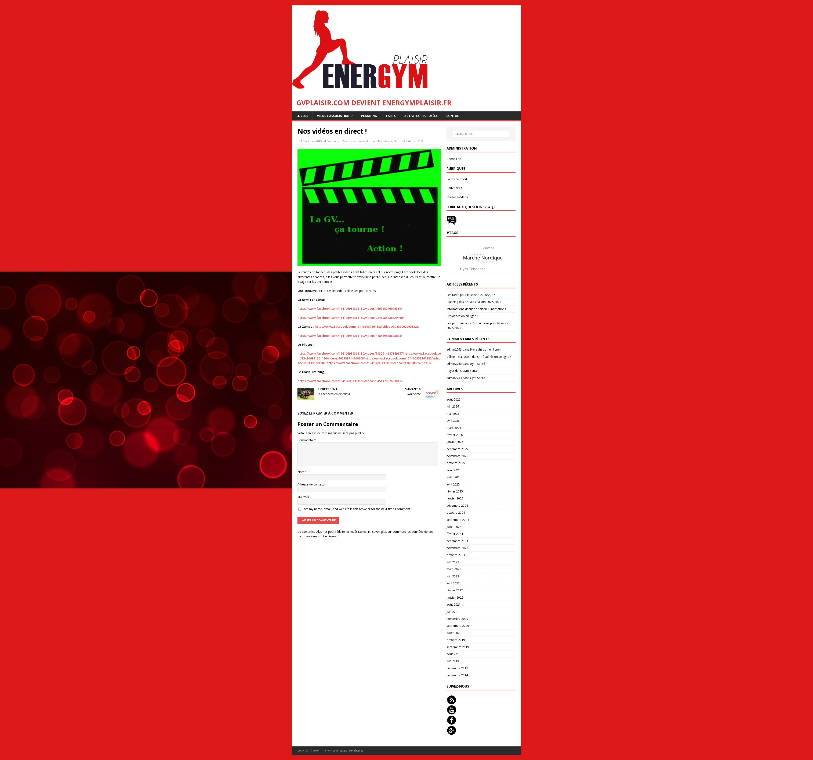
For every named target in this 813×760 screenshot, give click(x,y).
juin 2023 (453, 562)
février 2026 (455, 435)
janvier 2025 (455, 498)
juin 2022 (453, 576)
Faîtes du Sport (457, 179)
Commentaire (306, 440)
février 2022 (455, 590)
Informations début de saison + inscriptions (476, 309)
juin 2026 (453, 406)
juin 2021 (453, 612)
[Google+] (452, 733)
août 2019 (453, 654)
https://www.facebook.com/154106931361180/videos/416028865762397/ (378, 363)
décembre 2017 (457, 668)
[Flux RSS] (452, 702)
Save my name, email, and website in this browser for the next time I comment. (356, 509)
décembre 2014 (457, 675)
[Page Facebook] (452, 723)
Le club (302, 116)
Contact (453, 116)
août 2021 (453, 604)
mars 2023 (454, 569)
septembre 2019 (458, 647)
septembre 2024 (458, 520)
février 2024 (455, 534)
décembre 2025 (457, 449)
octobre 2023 (456, 555)
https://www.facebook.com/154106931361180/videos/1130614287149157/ (350, 353)
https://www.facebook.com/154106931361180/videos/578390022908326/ (367, 327)
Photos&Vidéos (457, 197)
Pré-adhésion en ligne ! (462, 316)
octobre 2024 (456, 512)
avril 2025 (453, 484)
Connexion (454, 159)
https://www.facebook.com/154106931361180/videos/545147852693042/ (349, 381)
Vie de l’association (333, 116)
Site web (303, 497)
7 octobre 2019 (312, 141)
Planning (369, 116)
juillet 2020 (454, 633)
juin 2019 (453, 661)
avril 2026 (453, 421)
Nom (300, 472)
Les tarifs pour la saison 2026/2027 (471, 295)
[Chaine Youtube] (452, 712)
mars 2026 (454, 428)
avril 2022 (453, 583)
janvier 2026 (455, 442)
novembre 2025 (457, 456)
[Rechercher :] (481, 133)
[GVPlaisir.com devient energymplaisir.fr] (365, 92)
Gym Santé (477, 364)
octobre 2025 (456, 463)
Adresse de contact (310, 484)
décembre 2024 (457, 505)
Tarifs (391, 116)
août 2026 (453, 399)
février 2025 (455, 491)
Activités (351, 141)
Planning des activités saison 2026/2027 (474, 302)
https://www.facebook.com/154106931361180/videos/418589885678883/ (349, 336)
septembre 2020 (458, 626)
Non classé (385, 141)
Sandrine (333, 141)
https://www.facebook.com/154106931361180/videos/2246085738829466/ (350, 318)
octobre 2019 (456, 640)
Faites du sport (367, 141)
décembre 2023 (457, 541)
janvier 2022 (455, 597)
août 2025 (453, 470)
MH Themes (356, 750)
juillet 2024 (454, 527)
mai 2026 (453, 414)
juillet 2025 (454, 477)
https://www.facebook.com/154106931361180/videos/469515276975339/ (349, 308)
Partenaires (454, 188)
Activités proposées (421, 116)
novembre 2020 (457, 619)
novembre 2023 (457, 548)
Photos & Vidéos (404, 141)
